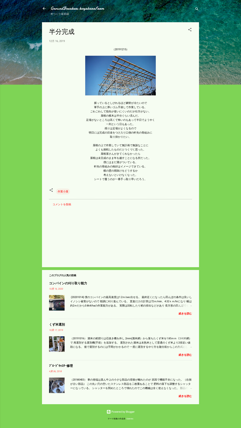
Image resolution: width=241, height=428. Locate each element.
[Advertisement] (120, 234)
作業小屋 (63, 191)
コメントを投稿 (62, 204)
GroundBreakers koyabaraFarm (77, 8)
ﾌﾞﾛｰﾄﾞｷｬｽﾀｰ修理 (61, 366)
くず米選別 (57, 324)
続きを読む (185, 313)
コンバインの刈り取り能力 (68, 283)
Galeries (129, 419)
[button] (190, 30)
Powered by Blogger (123, 411)
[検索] (197, 9)
